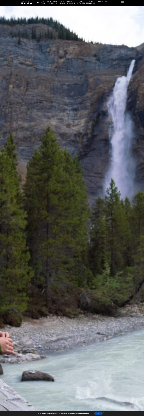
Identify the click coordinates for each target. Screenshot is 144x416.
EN (122, 2)
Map (38, 2)
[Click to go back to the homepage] (26, 4)
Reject (98, 413)
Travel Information (81, 2)
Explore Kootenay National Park (52, 2)
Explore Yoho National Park (71, 2)
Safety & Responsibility (90, 2)
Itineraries (100, 1)
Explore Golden (43, 2)
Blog (106, 1)
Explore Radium (62, 2)
